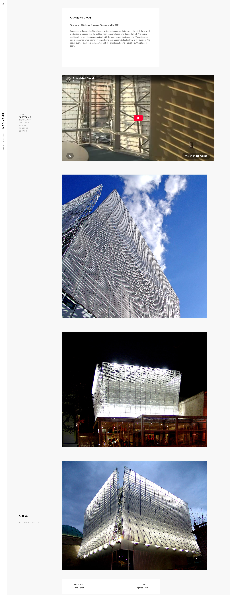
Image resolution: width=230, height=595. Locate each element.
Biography (25, 120)
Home (22, 114)
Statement (25, 123)
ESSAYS (23, 131)
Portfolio (25, 117)
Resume (23, 125)
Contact (23, 128)
